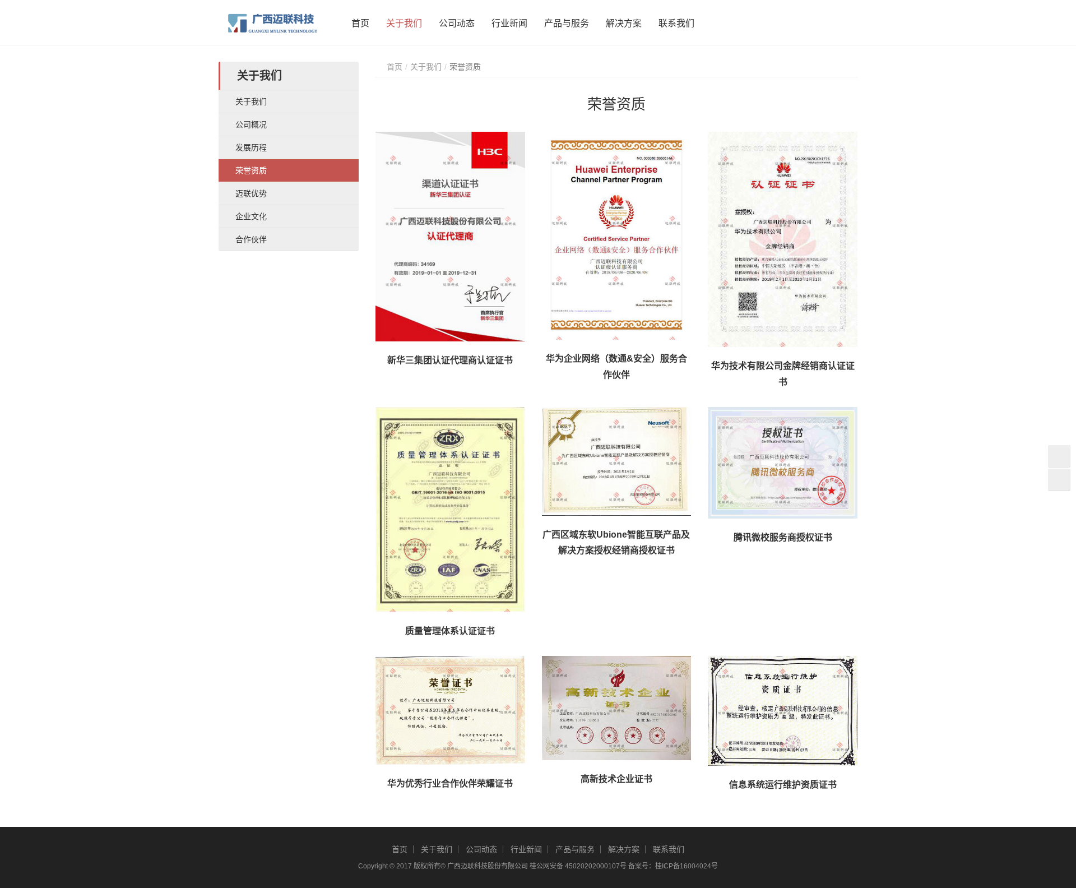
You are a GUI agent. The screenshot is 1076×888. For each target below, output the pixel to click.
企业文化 (251, 216)
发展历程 (251, 147)
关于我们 (404, 23)
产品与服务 (566, 23)
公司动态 (457, 23)
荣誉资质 (251, 170)
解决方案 (624, 23)
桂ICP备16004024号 (686, 866)
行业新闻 (509, 23)
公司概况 (251, 124)
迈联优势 (251, 193)
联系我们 (676, 23)
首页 (360, 23)
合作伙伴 (251, 239)
